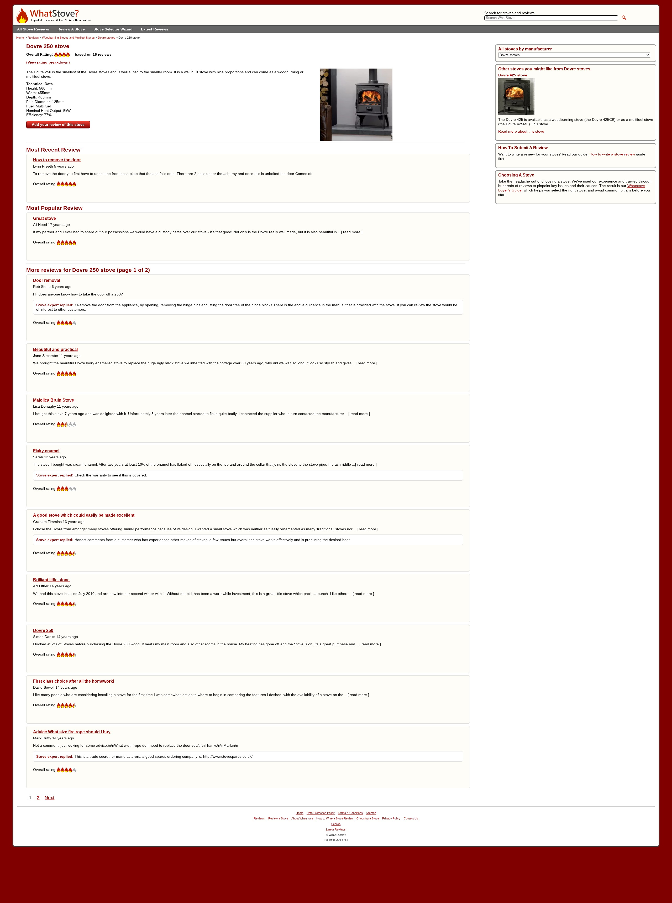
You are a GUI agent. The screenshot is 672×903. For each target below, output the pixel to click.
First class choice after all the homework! (73, 681)
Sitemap (371, 813)
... (350, 232)
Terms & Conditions (350, 813)
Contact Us (411, 818)
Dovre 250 (43, 630)
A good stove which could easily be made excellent (83, 515)
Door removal (46, 280)
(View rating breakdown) (48, 62)
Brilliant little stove (51, 579)
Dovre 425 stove (512, 75)
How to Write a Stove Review (334, 818)
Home (20, 37)
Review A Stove (71, 29)
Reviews (33, 37)
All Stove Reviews (33, 29)
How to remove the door (57, 159)
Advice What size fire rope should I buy (72, 731)
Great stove (44, 218)
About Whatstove (302, 818)
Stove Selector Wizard (113, 29)
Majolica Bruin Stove (53, 400)
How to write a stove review (612, 154)
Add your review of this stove (58, 124)
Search (335, 824)
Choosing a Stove (367, 818)
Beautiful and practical (55, 349)
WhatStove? (53, 15)
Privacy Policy (391, 818)
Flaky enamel (46, 450)
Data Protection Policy (321, 813)
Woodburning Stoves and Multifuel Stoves (68, 37)
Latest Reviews (154, 29)
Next (49, 797)
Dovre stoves (106, 37)
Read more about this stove (521, 131)
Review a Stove (278, 818)
